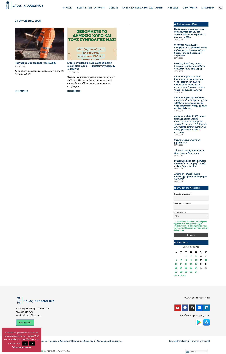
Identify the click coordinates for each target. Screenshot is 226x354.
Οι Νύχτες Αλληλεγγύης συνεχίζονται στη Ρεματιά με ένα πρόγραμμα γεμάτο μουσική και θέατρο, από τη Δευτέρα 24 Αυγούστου (190, 50)
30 (191, 272)
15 (186, 264)
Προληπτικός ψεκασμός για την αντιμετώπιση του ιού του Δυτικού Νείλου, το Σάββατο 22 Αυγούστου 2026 (190, 33)
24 (196, 268)
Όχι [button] (32, 343)
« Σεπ (176, 275)
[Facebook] (185, 307)
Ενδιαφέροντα (180, 212)
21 (181, 268)
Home (41, 350)
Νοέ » (183, 275)
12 (206, 260)
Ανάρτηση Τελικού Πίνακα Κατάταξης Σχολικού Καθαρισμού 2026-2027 (190, 177)
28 (181, 272)
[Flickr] (199, 307)
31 (196, 272)
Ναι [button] (25, 343)
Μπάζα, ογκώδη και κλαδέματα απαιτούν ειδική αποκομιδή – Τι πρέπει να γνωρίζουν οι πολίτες (91, 66)
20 (176, 268)
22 (186, 268)
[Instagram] (192, 307)
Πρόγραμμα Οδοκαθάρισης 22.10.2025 (35, 63)
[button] (220, 8)
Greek (192, 352)
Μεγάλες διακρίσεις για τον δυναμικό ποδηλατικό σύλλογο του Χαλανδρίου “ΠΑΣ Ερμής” (189, 66)
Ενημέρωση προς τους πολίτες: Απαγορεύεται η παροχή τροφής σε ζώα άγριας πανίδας (190, 163)
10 (196, 260)
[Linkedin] (206, 307)
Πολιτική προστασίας (21, 347)
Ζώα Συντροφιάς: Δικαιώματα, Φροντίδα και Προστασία (189, 151)
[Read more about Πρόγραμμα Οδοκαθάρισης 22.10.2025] (39, 44)
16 (191, 264)
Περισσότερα (21, 91)
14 (181, 264)
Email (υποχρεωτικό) (182, 203)
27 (176, 272)
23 (191, 268)
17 (196, 264)
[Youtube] (177, 307)
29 (186, 272)
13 (176, 264)
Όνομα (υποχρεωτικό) (183, 194)
